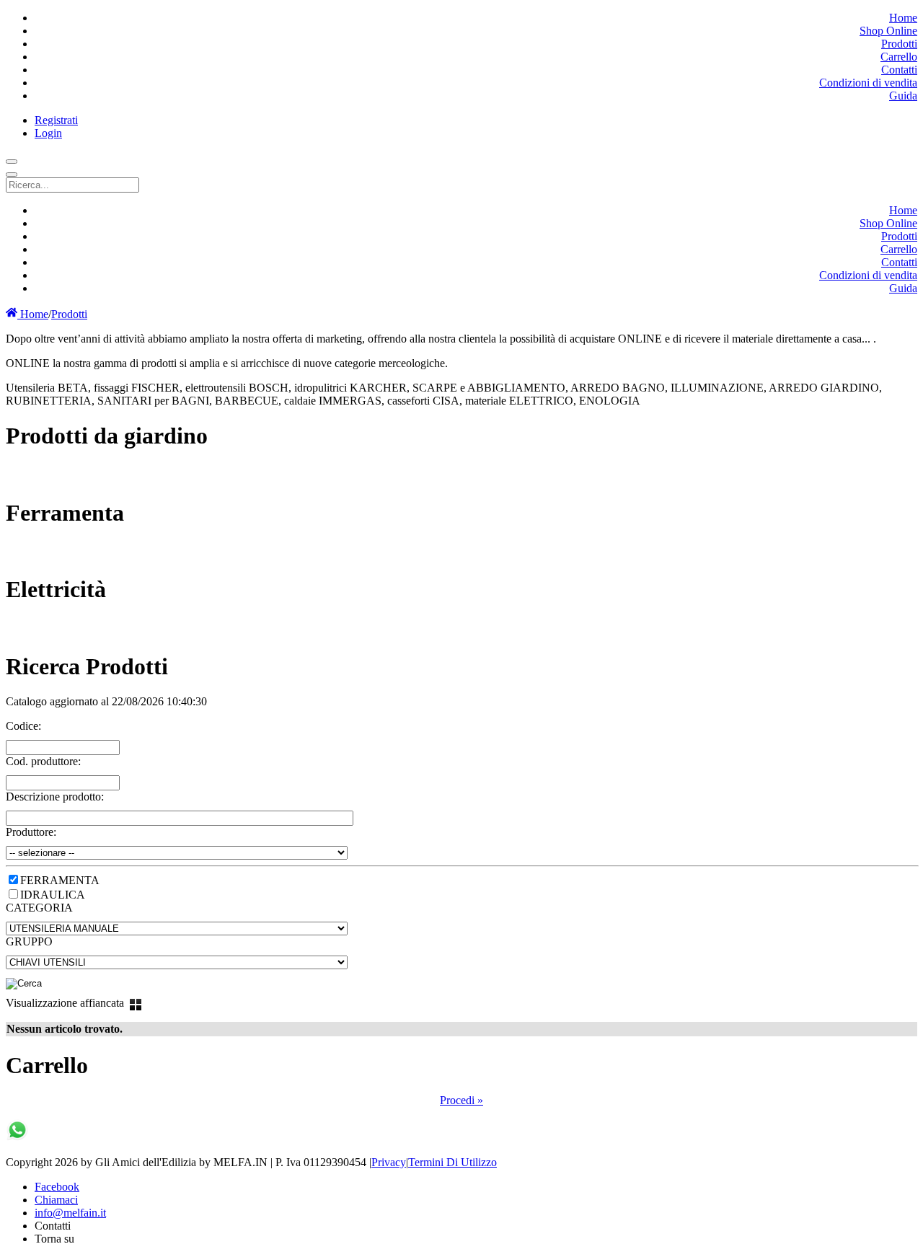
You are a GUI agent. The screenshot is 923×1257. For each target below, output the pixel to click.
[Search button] (11, 161)
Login (48, 133)
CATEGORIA (39, 907)
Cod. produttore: (43, 761)
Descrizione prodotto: (55, 796)
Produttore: (31, 832)
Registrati (56, 120)
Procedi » (461, 1100)
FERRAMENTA (60, 880)
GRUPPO (29, 941)
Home (32, 314)
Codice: (23, 726)
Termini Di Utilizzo (452, 1162)
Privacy (388, 1162)
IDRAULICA (52, 894)
